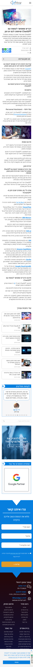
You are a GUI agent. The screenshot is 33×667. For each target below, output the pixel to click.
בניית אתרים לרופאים (25, 641)
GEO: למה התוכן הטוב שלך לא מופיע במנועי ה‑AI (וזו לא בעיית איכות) (12, 316)
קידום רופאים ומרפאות (8, 622)
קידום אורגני (8, 620)
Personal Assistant (20, 114)
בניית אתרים (24, 610)
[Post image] (26, 316)
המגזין (24, 620)
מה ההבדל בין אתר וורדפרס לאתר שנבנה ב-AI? (12, 374)
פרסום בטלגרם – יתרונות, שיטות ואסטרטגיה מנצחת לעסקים (12, 350)
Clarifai (28, 260)
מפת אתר (8, 646)
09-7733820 (21, 588)
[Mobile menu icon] (29, 3)
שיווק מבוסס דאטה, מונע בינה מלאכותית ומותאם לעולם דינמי (11, 338)
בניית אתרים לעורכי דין (24, 646)
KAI (30, 240)
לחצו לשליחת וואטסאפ (19, 600)
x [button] (31, 650)
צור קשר (24, 622)
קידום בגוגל (24, 612)
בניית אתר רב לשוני (24, 636)
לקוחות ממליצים (8, 632)
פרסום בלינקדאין (8, 617)
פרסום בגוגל (8, 607)
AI (28, 52)
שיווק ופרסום (24, 615)
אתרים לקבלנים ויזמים (25, 644)
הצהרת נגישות (8, 641)
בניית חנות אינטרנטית (24, 639)
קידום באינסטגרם (8, 615)
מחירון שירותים (8, 636)
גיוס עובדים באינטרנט (8, 624)
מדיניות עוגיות (8, 644)
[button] (6, 1)
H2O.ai (28, 231)
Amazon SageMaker (24, 249)
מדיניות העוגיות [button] (13, 657)
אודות (24, 607)
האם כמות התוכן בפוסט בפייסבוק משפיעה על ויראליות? (13, 362)
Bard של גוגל (20, 202)
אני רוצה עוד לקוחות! (16, 446)
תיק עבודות (24, 617)
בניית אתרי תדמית (24, 632)
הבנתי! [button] (16, 662)
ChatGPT (28, 69)
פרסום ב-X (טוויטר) (8, 612)
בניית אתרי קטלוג (24, 634)
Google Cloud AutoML (23, 266)
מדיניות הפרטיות (15, 553)
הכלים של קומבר (8, 634)
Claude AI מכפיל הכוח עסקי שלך (11, 327)
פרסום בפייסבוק (8, 610)
